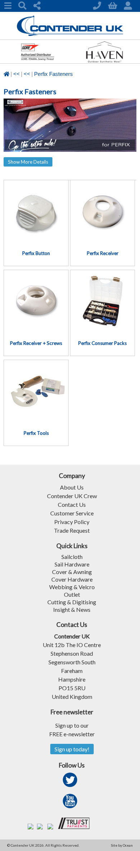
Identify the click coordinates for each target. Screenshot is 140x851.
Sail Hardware (72, 564)
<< (16, 74)
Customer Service (72, 513)
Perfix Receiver (102, 253)
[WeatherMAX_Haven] (104, 61)
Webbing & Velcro (72, 586)
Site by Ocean (122, 845)
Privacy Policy (71, 521)
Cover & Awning (72, 571)
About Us (72, 487)
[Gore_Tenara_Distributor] (37, 61)
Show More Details (28, 162)
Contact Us (72, 504)
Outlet (72, 594)
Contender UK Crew (72, 495)
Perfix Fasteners (53, 74)
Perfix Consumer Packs (102, 343)
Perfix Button (36, 253)
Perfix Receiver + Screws (36, 343)
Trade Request (72, 530)
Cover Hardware (72, 579)
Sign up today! (72, 749)
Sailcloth (72, 556)
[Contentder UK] (70, 34)
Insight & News (71, 609)
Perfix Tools (36, 433)
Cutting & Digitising (71, 602)
